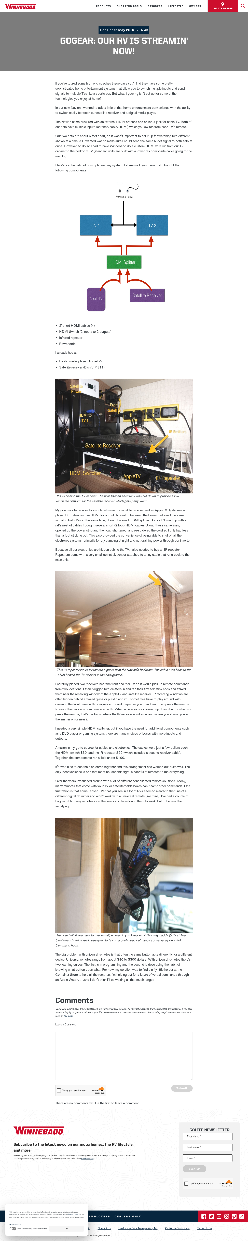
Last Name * (194, 1147)
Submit (181, 1088)
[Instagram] (227, 1217)
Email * (191, 1158)
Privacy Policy (87, 1158)
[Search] (243, 6)
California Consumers (177, 1228)
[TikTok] (242, 1217)
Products (103, 6)
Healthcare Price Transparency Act (138, 1228)
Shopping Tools (129, 6)
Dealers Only (128, 1216)
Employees (99, 1216)
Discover (155, 6)
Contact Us (104, 1228)
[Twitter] (211, 1217)
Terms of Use (204, 1228)
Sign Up (194, 1168)
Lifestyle (175, 6)
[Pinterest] (234, 1217)
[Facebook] (204, 1217)
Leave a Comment (65, 1024)
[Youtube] (219, 1217)
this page (68, 1015)
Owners (195, 6)
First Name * (194, 1136)
